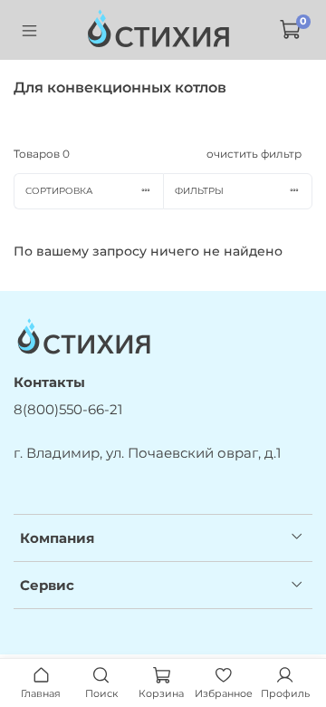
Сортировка (58, 191)
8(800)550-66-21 (68, 409)
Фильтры (199, 191)
